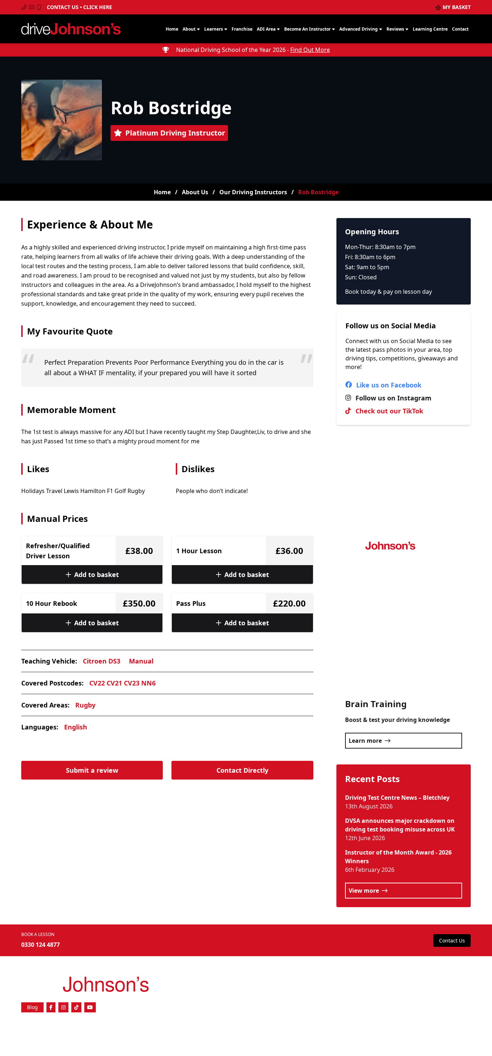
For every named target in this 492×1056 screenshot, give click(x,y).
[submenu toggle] (198, 29)
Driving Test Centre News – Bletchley (397, 798)
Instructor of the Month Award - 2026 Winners (398, 856)
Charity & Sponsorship (447, 999)
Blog (32, 1007)
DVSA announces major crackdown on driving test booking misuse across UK (400, 825)
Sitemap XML (402, 988)
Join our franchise (367, 982)
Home (162, 192)
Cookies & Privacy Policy (375, 993)
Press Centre (450, 982)
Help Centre (344, 988)
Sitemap (372, 988)
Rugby (85, 705)
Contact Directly (242, 770)
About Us (195, 192)
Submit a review (92, 770)
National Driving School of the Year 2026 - (252, 50)
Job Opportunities (411, 982)
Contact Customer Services (435, 993)
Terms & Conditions (443, 988)
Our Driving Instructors (253, 192)
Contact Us (452, 940)
